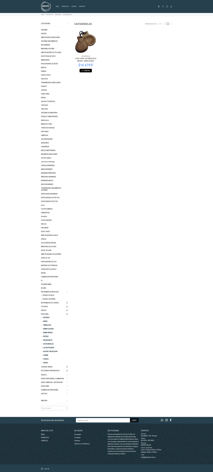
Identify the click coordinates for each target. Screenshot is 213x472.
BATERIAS (46, 317)
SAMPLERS (44, 135)
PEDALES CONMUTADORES (49, 116)
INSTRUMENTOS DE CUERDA (50, 303)
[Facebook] (170, 420)
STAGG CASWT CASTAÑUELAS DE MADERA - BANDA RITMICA (85, 60)
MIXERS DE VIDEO (46, 124)
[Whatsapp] (162, 420)
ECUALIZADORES (46, 220)
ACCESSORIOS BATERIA (48, 243)
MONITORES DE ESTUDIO (48, 246)
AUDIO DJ (44, 375)
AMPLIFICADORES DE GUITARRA (51, 254)
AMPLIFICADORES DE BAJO (49, 235)
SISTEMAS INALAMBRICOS (49, 41)
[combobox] (54, 408)
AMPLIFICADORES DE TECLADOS (51, 52)
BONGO (45, 321)
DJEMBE (45, 355)
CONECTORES (45, 94)
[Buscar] (163, 6)
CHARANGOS (45, 147)
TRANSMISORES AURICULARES (51, 82)
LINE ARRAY (44, 228)
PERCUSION (58, 14)
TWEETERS (44, 109)
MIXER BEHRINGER (46, 169)
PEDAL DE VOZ (45, 258)
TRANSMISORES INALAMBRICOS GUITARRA (51, 189)
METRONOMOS (45, 45)
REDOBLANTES (47, 340)
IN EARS (43, 288)
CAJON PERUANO (48, 348)
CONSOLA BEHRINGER (48, 165)
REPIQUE (46, 336)
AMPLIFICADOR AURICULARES (50, 37)
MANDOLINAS (45, 60)
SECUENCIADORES (47, 139)
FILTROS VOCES (46, 75)
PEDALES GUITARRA (48, 299)
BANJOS (43, 67)
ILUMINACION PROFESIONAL (49, 277)
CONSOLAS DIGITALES (48, 128)
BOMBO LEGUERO (48, 329)
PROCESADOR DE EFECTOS (49, 201)
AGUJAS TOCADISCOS (48, 101)
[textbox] (54, 408)
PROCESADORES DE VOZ (49, 262)
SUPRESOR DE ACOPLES (48, 269)
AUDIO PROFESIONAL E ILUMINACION (52, 378)
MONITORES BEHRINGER (48, 177)
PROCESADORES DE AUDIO (49, 64)
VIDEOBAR (44, 30)
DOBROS (43, 71)
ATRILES (43, 239)
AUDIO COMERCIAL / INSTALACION (51, 382)
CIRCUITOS (44, 79)
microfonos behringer (48, 162)
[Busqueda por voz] (159, 6)
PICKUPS (44, 86)
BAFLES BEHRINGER (47, 184)
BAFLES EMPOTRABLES (48, 150)
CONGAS (46, 359)
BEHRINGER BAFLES (47, 180)
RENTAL (43, 273)
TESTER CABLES (46, 158)
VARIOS (45, 363)
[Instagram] (166, 420)
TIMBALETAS (47, 325)
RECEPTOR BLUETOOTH (48, 56)
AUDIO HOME (45, 386)
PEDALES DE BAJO (48, 295)
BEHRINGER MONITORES (48, 173)
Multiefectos (45, 120)
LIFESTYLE (44, 394)
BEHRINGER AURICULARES (49, 154)
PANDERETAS (45, 213)
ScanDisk (44, 216)
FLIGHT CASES (45, 231)
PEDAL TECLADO (46, 250)
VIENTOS (43, 310)
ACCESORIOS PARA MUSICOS (50, 370)
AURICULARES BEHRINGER (49, 194)
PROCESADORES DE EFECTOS (50, 197)
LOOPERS (44, 90)
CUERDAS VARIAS (46, 367)
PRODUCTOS (49, 14)
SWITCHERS (45, 131)
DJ (42, 280)
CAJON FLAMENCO (47, 209)
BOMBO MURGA (48, 332)
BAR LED (43, 224)
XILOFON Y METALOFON (50, 351)
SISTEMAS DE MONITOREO (49, 113)
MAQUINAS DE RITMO (47, 49)
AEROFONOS (45, 143)
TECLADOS (44, 306)
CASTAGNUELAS (67, 14)
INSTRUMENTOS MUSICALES (50, 292)
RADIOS (43, 98)
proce (43, 205)
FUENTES (44, 33)
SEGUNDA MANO (46, 284)
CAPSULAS (44, 105)
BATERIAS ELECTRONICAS (49, 265)
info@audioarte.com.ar (148, 457)
